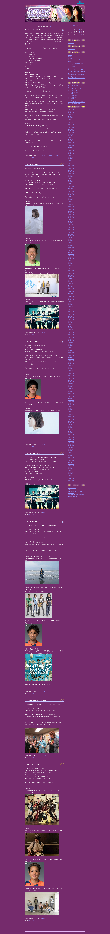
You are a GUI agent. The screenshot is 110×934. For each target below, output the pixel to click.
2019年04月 (71, 254)
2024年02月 (71, 158)
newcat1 (70, 55)
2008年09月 (71, 462)
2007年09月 (71, 482)
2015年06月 (71, 329)
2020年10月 (71, 224)
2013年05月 (71, 370)
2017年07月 (71, 288)
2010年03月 (71, 432)
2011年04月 (71, 411)
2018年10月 (71, 263)
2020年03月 (71, 236)
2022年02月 (71, 198)
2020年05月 (71, 232)
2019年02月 (71, 257)
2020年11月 (71, 222)
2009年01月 (71, 455)
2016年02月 (71, 316)
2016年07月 (71, 308)
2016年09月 (71, 304)
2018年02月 (71, 277)
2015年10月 (71, 323)
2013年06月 (71, 368)
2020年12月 (71, 221)
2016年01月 (71, 318)
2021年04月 (71, 214)
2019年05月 (71, 252)
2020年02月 (71, 237)
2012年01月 (71, 396)
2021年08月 (71, 208)
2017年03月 (71, 295)
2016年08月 (71, 306)
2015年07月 (71, 327)
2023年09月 (71, 167)
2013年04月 (71, 372)
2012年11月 (71, 380)
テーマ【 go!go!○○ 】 (74, 93)
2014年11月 (71, 341)
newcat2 (70, 56)
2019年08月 (71, 247)
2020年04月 (71, 234)
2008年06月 (71, 467)
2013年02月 (71, 375)
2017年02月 (71, 296)
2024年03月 (71, 157)
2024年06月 (71, 152)
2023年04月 (71, 175)
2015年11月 (71, 321)
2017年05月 (71, 291)
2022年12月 (71, 181)
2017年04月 (71, 293)
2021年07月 (71, 209)
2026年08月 (71, 109)
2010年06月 (71, 428)
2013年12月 (71, 359)
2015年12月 (71, 319)
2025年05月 (71, 134)
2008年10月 (71, 460)
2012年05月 (71, 390)
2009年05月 (71, 449)
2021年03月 (71, 216)
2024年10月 (71, 145)
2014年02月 (71, 355)
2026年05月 (71, 114)
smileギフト (71, 493)
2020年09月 (71, 226)
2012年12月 (71, 378)
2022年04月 (71, 195)
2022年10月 (71, 185)
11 (79, 31)
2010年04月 (71, 431)
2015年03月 (71, 334)
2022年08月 (71, 188)
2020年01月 (71, 239)
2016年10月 (71, 303)
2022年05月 (71, 193)
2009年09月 (71, 442)
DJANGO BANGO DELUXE (75, 491)
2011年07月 (71, 406)
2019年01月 (71, 259)
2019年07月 (71, 249)
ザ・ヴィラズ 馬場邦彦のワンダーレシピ (52, 155)
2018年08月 (71, 267)
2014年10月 (71, 342)
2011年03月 (71, 413)
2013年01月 (71, 377)
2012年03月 (71, 393)
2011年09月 (71, 403)
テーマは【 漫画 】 (73, 95)
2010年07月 (71, 426)
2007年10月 (71, 480)
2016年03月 (71, 314)
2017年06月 (71, 290)
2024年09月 (71, 147)
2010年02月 (71, 434)
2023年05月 (71, 173)
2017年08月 (71, 286)
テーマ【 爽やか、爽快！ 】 (76, 103)
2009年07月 (71, 446)
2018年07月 (71, 268)
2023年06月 (71, 172)
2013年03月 (71, 373)
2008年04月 (71, 470)
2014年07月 (71, 347)
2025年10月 (71, 126)
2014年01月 (71, 357)
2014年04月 (71, 352)
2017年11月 (71, 282)
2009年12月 (71, 437)
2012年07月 (71, 387)
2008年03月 (71, 472)
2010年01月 (71, 436)
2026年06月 (71, 113)
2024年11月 (71, 144)
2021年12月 (71, 201)
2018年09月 (71, 265)
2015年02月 (71, 336)
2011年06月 (71, 408)
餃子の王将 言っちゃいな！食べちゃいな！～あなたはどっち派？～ (76, 71)
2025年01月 (71, 140)
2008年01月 (71, 475)
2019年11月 (71, 242)
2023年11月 (71, 163)
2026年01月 (71, 121)
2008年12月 (71, 457)
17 (76, 32)
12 (81, 31)
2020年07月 (71, 229)
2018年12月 (71, 260)
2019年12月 (71, 241)
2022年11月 (71, 183)
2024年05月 (71, 154)
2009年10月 (71, 441)
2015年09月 (71, 324)
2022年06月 (71, 191)
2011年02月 (71, 414)
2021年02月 (71, 218)
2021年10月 (71, 204)
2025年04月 (71, 136)
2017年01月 (71, 298)
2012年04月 (71, 391)
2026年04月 (71, 116)
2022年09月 (71, 186)
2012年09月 (71, 383)
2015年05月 (71, 331)
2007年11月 (71, 478)
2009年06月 (71, 447)
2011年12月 (71, 398)
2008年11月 (71, 459)
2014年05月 (71, 350)
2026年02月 (71, 119)
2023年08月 (71, 168)
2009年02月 (71, 454)
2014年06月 (71, 349)
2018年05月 (71, 272)
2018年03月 (71, 275)
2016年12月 (71, 300)
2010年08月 (71, 424)
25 (79, 34)
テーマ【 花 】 (72, 90)
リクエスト (71, 43)
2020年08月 (71, 227)
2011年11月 (71, 400)
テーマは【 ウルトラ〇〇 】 (76, 97)
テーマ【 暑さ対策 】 (74, 92)
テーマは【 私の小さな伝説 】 (76, 102)
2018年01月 (71, 278)
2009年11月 (71, 439)
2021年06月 (71, 211)
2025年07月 (71, 131)
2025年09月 (71, 127)
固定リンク (31, 157)
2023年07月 (71, 170)
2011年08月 (71, 405)
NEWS (43, 332)
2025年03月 (71, 137)
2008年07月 (71, 465)
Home (49, 26)
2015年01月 (71, 337)
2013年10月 (71, 362)
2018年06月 (71, 270)
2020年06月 (71, 231)
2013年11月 (71, 360)
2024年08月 (71, 149)
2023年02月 (71, 178)
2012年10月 (71, 382)
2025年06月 (71, 132)
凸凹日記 (44, 755)
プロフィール (71, 49)
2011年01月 (71, 416)
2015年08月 (71, 326)
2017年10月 (71, 283)
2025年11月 (71, 124)
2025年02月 (71, 139)
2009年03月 (71, 452)
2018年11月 (71, 262)
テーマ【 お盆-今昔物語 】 (75, 89)
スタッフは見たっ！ (73, 66)
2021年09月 (71, 206)
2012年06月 (71, 388)
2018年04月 (71, 273)
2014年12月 (71, 339)
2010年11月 (71, 419)
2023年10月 (71, 165)
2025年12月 (71, 122)
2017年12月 (71, 280)
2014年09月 (71, 344)
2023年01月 (71, 180)
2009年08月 (71, 444)
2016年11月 (71, 301)
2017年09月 (71, 285)
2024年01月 (71, 160)
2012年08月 (71, 385)
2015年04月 (71, 332)
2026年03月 (71, 117)
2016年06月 (71, 309)
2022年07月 (71, 190)
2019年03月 (71, 255)
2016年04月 (71, 313)
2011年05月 (71, 409)
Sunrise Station (72, 488)
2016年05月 (71, 311)
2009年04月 (71, 450)
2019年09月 (71, 245)
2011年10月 (71, 401)
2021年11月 (71, 203)
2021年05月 (71, 213)
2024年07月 (71, 150)
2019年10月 (71, 244)
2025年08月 (71, 129)
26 (81, 34)
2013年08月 (71, 365)
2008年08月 (71, 464)
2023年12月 (71, 162)
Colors (70, 489)
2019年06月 (71, 250)
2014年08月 (71, 346)
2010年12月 (71, 418)
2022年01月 (71, 200)
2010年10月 (71, 421)
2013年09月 (71, 364)
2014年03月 (71, 354)
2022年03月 (71, 196)
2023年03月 (71, 177)
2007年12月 (71, 477)
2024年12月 (71, 142)
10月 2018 (75, 25)
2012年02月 (71, 395)
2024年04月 (71, 155)
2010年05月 (71, 429)
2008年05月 (71, 469)
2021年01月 (71, 219)
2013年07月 (71, 367)
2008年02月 (71, 473)
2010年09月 (71, 423)
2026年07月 (71, 111)
